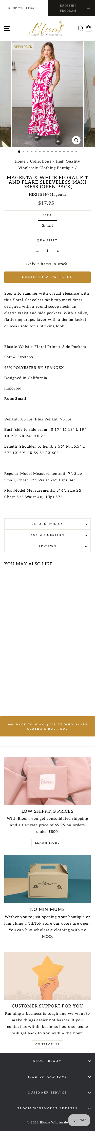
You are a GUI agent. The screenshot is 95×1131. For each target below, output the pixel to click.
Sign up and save (47, 1076)
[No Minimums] (47, 879)
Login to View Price (47, 277)
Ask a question (47, 535)
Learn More (47, 842)
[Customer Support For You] (47, 976)
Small (47, 225)
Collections (40, 161)
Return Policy (47, 524)
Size (47, 215)
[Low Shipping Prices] (47, 781)
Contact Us (47, 1044)
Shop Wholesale (23, 8)
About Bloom (47, 1061)
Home (20, 161)
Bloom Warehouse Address (47, 1108)
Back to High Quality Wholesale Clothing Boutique (51, 726)
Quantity (47, 240)
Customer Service (47, 1092)
